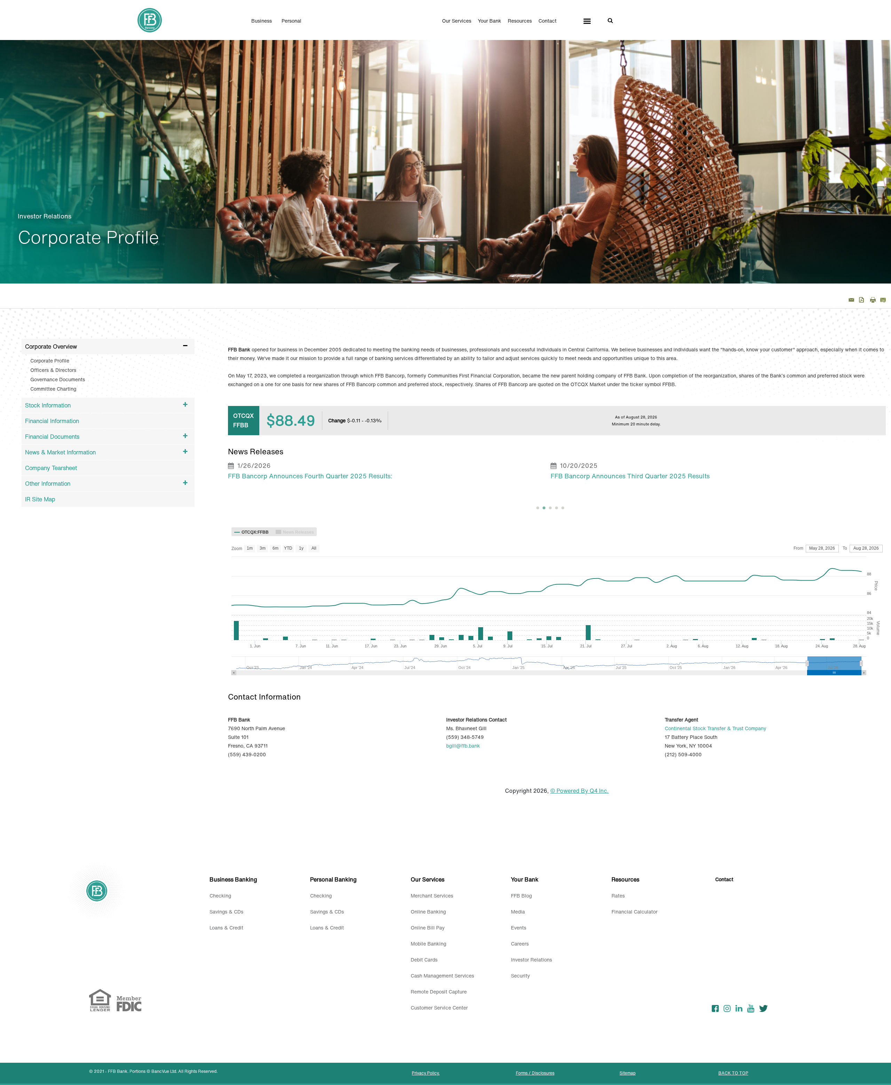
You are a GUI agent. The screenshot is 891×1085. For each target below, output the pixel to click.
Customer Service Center (439, 1007)
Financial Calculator (634, 911)
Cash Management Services (442, 975)
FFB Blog (521, 895)
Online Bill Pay (428, 927)
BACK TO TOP (733, 1073)
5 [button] (562, 507)
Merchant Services (432, 895)
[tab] (537, 507)
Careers (520, 943)
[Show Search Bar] (610, 20)
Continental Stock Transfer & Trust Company (715, 728)
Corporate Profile (49, 360)
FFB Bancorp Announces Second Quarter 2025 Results (311, 475)
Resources (520, 21)
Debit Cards (424, 959)
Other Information (47, 483)
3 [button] (550, 507)
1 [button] (537, 507)
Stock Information (48, 405)
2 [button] (544, 507)
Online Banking (428, 911)
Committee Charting (53, 388)
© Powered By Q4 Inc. (579, 791)
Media (518, 911)
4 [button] (556, 507)
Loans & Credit (226, 927)
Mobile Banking (428, 943)
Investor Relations (531, 959)
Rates (618, 895)
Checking (220, 895)
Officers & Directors (53, 370)
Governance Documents (57, 379)
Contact (547, 21)
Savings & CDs (226, 911)
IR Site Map (40, 499)
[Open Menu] (587, 21)
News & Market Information (60, 452)
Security (520, 975)
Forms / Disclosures (535, 1073)
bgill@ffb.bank (463, 745)
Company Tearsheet (51, 468)
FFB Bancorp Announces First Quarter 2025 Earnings (631, 475)
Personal (291, 21)
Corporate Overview (51, 346)
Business (261, 21)
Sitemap (628, 1073)
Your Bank (489, 21)
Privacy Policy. (426, 1073)
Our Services (456, 21)
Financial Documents (52, 436)
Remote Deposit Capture (439, 991)
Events (518, 927)
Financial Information (52, 421)
